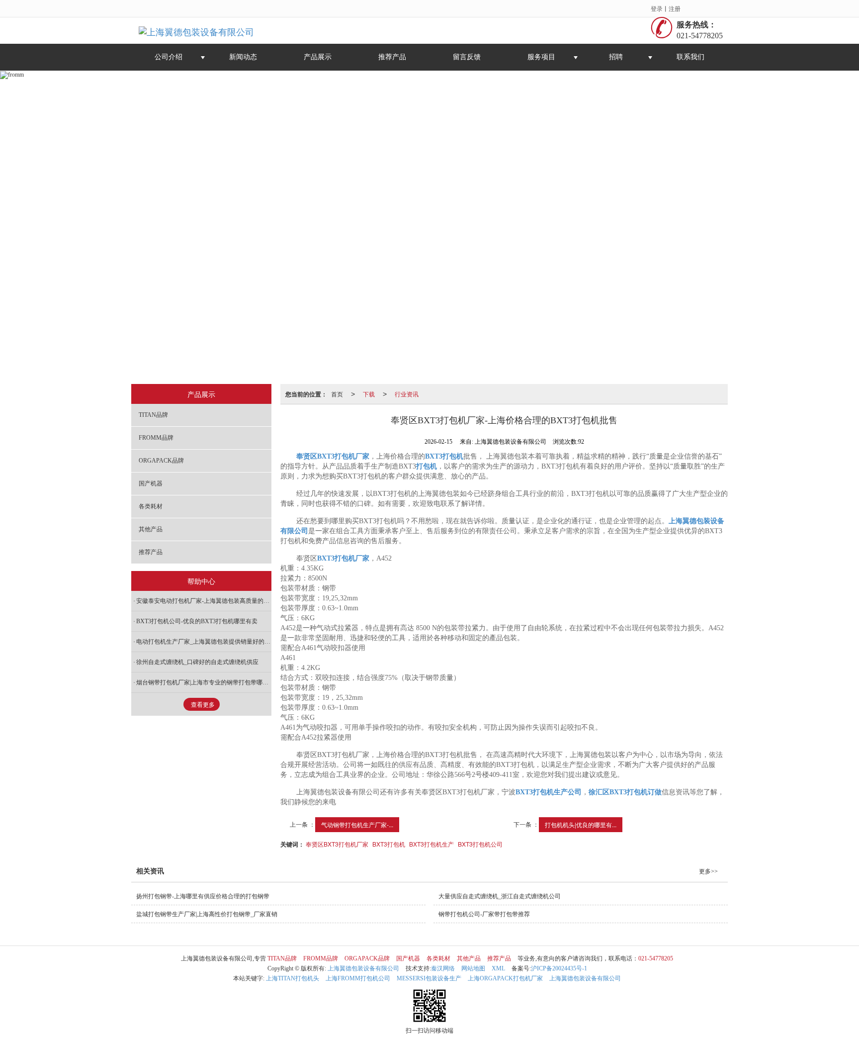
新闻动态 (243, 57)
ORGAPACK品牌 (161, 460)
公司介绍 (168, 57)
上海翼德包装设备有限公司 (363, 968)
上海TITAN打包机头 (292, 978)
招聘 (616, 57)
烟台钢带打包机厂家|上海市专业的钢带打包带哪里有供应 (203, 682)
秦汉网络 (443, 968)
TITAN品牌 (153, 414)
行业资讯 (407, 393)
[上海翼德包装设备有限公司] (196, 30)
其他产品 (151, 529)
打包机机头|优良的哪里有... (580, 824)
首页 (337, 393)
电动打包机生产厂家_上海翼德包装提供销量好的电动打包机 (203, 641)
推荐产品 (392, 57)
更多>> (708, 871)
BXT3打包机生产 (431, 844)
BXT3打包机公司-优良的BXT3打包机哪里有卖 (197, 621)
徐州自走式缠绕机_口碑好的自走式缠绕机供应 (197, 662)
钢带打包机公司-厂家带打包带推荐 (484, 914)
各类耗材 (151, 506)
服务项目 (541, 57)
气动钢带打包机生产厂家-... (357, 824)
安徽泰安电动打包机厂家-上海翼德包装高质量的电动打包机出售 (203, 600)
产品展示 (318, 57)
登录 (657, 8)
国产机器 (151, 483)
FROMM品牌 (156, 437)
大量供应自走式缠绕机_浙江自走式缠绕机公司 (499, 896)
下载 (369, 393)
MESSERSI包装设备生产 (429, 978)
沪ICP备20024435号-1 (559, 968)
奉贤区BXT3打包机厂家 (337, 844)
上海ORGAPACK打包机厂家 (505, 978)
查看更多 (203, 704)
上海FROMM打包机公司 (358, 978)
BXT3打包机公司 (480, 844)
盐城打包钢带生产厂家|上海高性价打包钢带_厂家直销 (206, 914)
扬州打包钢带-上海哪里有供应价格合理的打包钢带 (202, 896)
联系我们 (690, 57)
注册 (675, 8)
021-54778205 (655, 958)
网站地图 (473, 968)
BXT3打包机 (388, 844)
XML (498, 968)
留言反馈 (467, 57)
